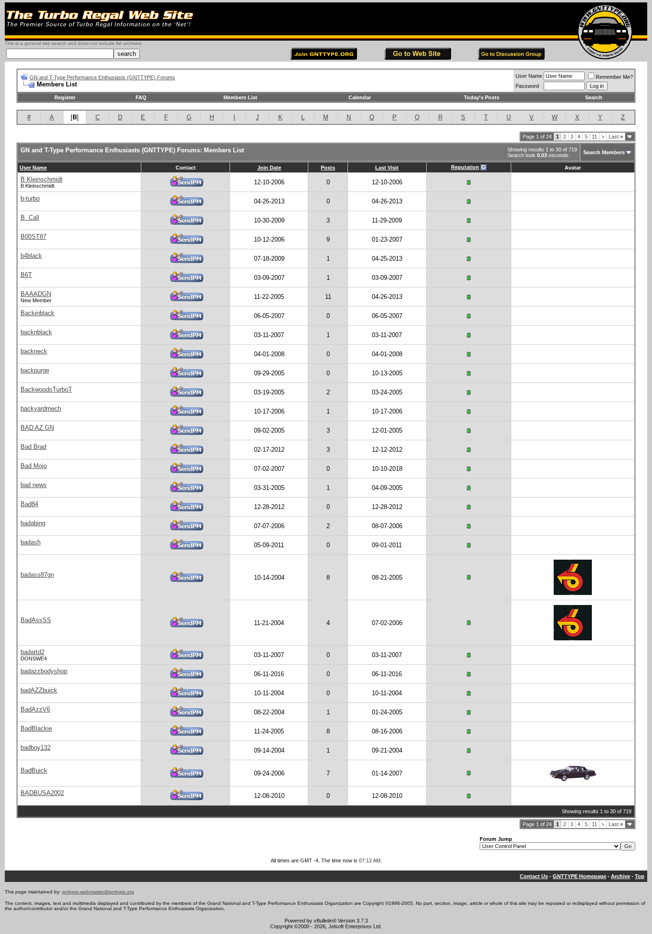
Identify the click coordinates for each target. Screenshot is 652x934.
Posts (328, 167)
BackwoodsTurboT (46, 389)
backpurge (35, 370)
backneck (34, 351)
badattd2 (32, 652)
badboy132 (36, 747)
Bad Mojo (34, 465)
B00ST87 (33, 236)
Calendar (359, 97)
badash (31, 542)
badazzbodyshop (44, 671)
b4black (31, 255)
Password (527, 86)
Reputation (465, 167)
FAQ (141, 97)
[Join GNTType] (323, 57)
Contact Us (534, 876)
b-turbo (30, 198)
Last (616, 136)
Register (64, 97)
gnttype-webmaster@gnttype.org (98, 891)
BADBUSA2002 (42, 792)
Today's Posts (481, 97)
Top (639, 876)
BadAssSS (36, 620)
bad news (34, 484)
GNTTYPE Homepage (579, 876)
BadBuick (34, 770)
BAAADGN (36, 293)
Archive (620, 876)
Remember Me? (614, 77)
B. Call (30, 217)
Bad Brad (33, 446)
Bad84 (29, 504)
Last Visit (387, 167)
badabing (33, 523)
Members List (240, 97)
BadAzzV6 (35, 709)
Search (593, 97)
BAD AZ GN (37, 427)
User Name (528, 76)
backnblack (36, 332)
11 (594, 136)
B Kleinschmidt (42, 179)
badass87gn (37, 574)
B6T (26, 274)
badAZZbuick (39, 690)
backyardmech (41, 408)
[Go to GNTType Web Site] (417, 57)
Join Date (269, 167)
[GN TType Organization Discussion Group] (511, 57)
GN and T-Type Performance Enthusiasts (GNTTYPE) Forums (102, 77)
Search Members (604, 152)
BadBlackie (36, 728)
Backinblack (37, 313)
